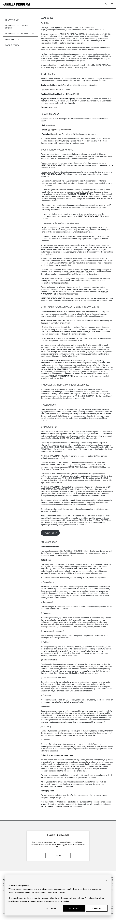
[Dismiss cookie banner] (107, 880)
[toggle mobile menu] (112, 4)
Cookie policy (12, 45)
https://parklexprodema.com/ (53, 29)
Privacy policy (12, 20)
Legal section (12, 39)
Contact (58, 855)
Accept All (74, 908)
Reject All (96, 908)
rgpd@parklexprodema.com (59, 130)
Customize (51, 908)
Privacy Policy (50, 532)
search (106, 4)
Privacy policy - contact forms (17, 27)
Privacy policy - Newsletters (19, 34)
